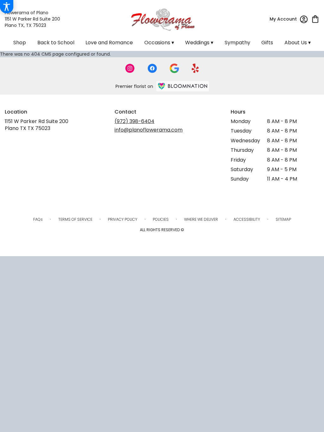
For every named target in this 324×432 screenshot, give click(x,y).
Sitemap (283, 219)
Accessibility (247, 219)
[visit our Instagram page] (130, 68)
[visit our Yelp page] (195, 68)
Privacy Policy (122, 219)
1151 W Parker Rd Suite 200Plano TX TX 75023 (36, 125)
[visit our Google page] (174, 68)
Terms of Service (75, 219)
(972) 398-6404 (134, 121)
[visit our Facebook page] (152, 68)
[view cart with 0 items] (315, 18)
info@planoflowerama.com (149, 129)
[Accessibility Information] (6, 6)
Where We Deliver (201, 219)
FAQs (38, 219)
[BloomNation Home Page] (182, 86)
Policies (161, 219)
